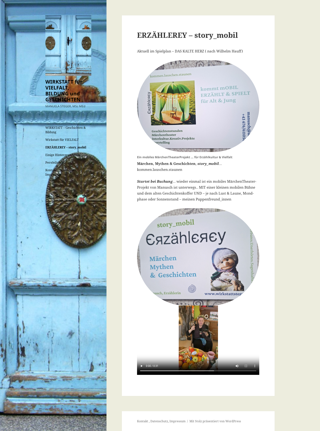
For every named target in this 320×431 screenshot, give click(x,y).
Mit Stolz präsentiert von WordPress (215, 421)
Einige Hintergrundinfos (62, 155)
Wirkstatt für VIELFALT (62, 140)
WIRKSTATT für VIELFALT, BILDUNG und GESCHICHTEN (63, 90)
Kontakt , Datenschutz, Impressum (61, 172)
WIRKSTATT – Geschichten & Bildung (65, 130)
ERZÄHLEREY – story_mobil (65, 147)
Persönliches (54, 162)
